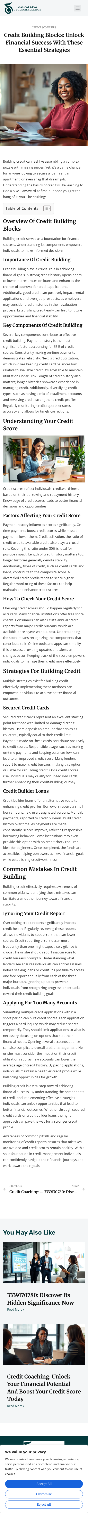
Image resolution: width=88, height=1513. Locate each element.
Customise (44, 1494)
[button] (77, 8)
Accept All (44, 1484)
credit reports (47, 406)
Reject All (44, 1504)
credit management (61, 1048)
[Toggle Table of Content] (45, 208)
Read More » (16, 1309)
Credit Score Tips (44, 27)
